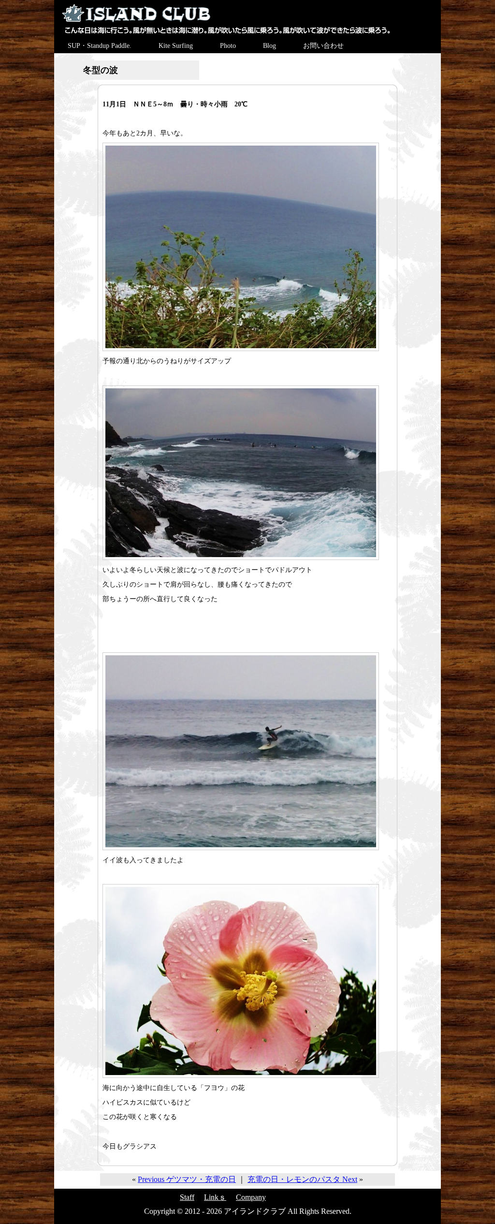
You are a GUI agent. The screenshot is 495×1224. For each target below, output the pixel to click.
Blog (269, 45)
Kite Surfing (176, 45)
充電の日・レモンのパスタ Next (302, 1179)
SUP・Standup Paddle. (99, 45)
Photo (228, 45)
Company (251, 1197)
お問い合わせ (323, 45)
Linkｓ (215, 1197)
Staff (187, 1197)
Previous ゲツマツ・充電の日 (187, 1179)
